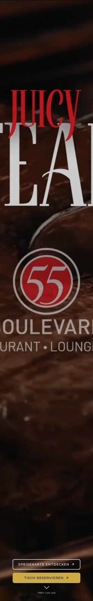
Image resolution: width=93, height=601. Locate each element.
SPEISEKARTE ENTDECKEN (43, 564)
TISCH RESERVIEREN (44, 578)
